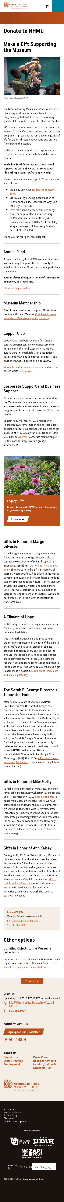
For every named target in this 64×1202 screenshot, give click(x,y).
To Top (33, 981)
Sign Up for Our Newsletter (24, 1031)
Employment (12, 1064)
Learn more (18, 518)
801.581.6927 (17, 1010)
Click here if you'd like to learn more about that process (30, 965)
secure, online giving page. (32, 191)
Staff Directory (13, 1060)
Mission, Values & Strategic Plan (44, 1065)
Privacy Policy (10, 1115)
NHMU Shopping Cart (47, 6)
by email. (27, 371)
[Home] (15, 5)
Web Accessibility (12, 1112)
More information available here (22, 367)
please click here (43, 796)
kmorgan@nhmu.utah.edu (25, 920)
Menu (58, 6)
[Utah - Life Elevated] (43, 1145)
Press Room (41, 1057)
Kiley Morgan (15, 912)
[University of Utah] (20, 1145)
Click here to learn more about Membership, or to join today (30, 316)
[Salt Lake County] (32, 1157)
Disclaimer (9, 1118)
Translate (28, 1167)
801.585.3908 (18, 924)
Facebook (6, 1039)
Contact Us (11, 1057)
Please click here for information (30, 881)
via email (23, 436)
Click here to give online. (17, 287)
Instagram (15, 1039)
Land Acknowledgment (15, 1121)
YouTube (20, 1039)
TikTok (25, 1039)
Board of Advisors (44, 1060)
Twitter (10, 1039)
